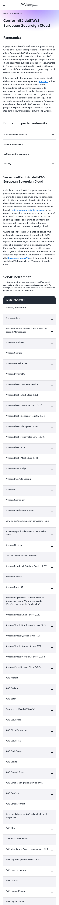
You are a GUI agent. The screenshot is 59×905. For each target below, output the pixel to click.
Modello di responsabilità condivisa (27, 210)
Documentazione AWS (18, 258)
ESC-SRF (43, 81)
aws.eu (6, 13)
